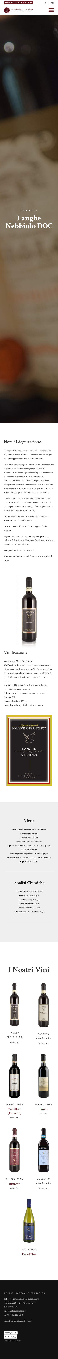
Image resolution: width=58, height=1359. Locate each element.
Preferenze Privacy (12, 1341)
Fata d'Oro (29, 1254)
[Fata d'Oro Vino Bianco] (29, 1222)
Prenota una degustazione (18, 2)
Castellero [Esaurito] (14, 1111)
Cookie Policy (10, 1337)
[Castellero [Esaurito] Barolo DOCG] (14, 1077)
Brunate (14, 1184)
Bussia (43, 1109)
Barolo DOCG (14, 1104)
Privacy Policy (10, 1333)
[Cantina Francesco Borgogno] (19, 13)
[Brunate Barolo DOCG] (14, 1151)
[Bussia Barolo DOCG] (43, 1077)
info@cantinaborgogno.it (15, 1311)
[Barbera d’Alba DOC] (43, 1006)
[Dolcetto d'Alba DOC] (43, 1151)
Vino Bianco (29, 1249)
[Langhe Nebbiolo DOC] (14, 1006)
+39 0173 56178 (10, 1307)
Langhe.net (19, 1321)
